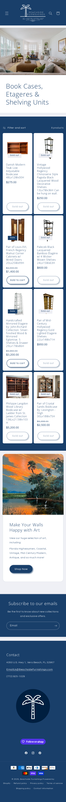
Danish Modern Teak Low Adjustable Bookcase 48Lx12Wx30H (15, 171)
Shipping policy (23, 788)
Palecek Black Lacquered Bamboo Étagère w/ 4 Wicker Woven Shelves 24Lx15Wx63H (47, 255)
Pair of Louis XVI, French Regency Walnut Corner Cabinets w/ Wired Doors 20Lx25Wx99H (16, 255)
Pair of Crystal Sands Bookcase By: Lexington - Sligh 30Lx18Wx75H (47, 410)
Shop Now (21, 569)
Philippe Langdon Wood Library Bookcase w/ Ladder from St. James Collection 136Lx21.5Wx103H (17, 413)
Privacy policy (37, 783)
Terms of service (55, 783)
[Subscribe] (55, 626)
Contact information (43, 788)
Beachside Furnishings (31, 779)
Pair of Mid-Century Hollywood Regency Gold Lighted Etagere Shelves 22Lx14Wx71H (47, 330)
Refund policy (20, 783)
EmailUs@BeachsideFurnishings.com (29, 669)
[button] (6, 13)
